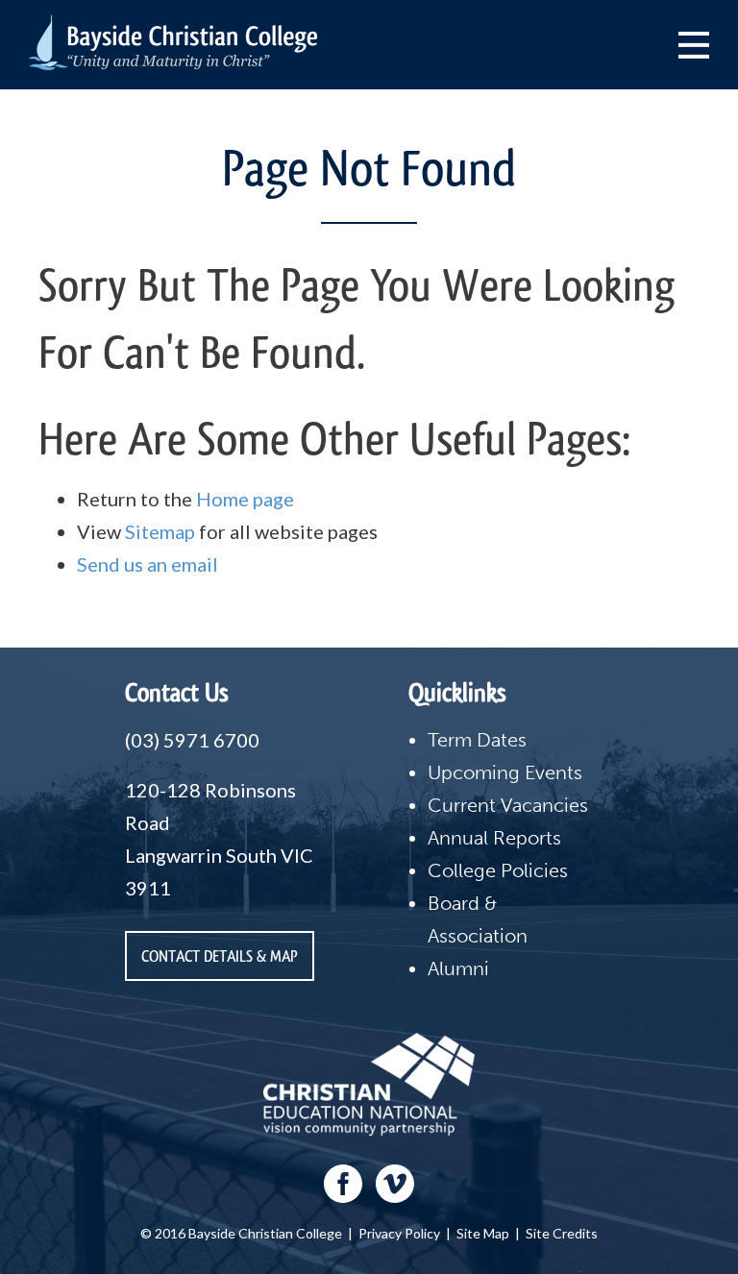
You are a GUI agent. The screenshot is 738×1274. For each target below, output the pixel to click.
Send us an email (147, 564)
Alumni (458, 968)
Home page (245, 498)
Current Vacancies (508, 805)
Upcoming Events (505, 772)
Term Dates (477, 739)
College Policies (498, 870)
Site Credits (562, 1233)
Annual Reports (494, 837)
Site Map (482, 1233)
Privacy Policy (399, 1233)
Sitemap (160, 531)
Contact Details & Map (219, 956)
